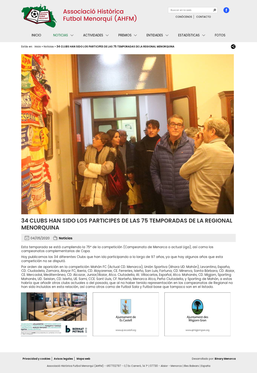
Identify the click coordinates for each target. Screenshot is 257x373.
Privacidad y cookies (36, 359)
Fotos (220, 35)
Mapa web (83, 359)
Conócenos (184, 17)
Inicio (36, 35)
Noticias (60, 35)
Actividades (93, 35)
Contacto (203, 17)
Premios (125, 35)
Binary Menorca (225, 359)
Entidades (155, 35)
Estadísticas (189, 35)
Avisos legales (63, 359)
